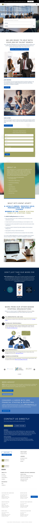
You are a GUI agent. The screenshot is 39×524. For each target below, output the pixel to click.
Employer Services (23, 453)
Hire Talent (7, 452)
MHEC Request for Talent (19, 49)
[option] (10, 290)
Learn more (30, 1)
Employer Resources (7, 394)
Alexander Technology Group (25, 477)
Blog (2, 483)
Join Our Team (6, 410)
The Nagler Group (23, 480)
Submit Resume (20, 425)
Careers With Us (4, 477)
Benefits (21, 461)
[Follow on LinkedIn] (3, 469)
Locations (3, 479)
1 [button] (17, 297)
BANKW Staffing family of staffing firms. (21, 212)
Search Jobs (22, 459)
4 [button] (20, 297)
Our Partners (4, 475)
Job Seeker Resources (7, 390)
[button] (4, 290)
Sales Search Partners (24, 479)
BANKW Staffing (23, 474)
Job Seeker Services (23, 458)
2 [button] (18, 297)
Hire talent (8, 425)
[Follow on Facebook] (2, 469)
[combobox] (18, 23)
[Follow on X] (4, 469)
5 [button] (21, 297)
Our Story (3, 474)
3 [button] (19, 297)
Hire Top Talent (8, 125)
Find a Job (7, 87)
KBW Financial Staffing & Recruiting (26, 475)
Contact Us (3, 485)
